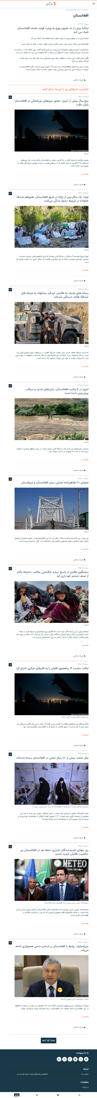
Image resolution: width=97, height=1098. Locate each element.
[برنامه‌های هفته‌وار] (37, 1095)
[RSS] (59, 1059)
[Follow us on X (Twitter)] (81, 1059)
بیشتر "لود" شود (48, 1040)
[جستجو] (79, 1095)
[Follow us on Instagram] (70, 1059)
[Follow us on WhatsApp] (64, 1059)
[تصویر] (58, 1095)
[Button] (79, 80)
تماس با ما (84, 1074)
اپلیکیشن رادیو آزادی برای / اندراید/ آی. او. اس (32, 1074)
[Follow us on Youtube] (75, 1059)
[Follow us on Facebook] (86, 1059)
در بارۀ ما (85, 1087)
